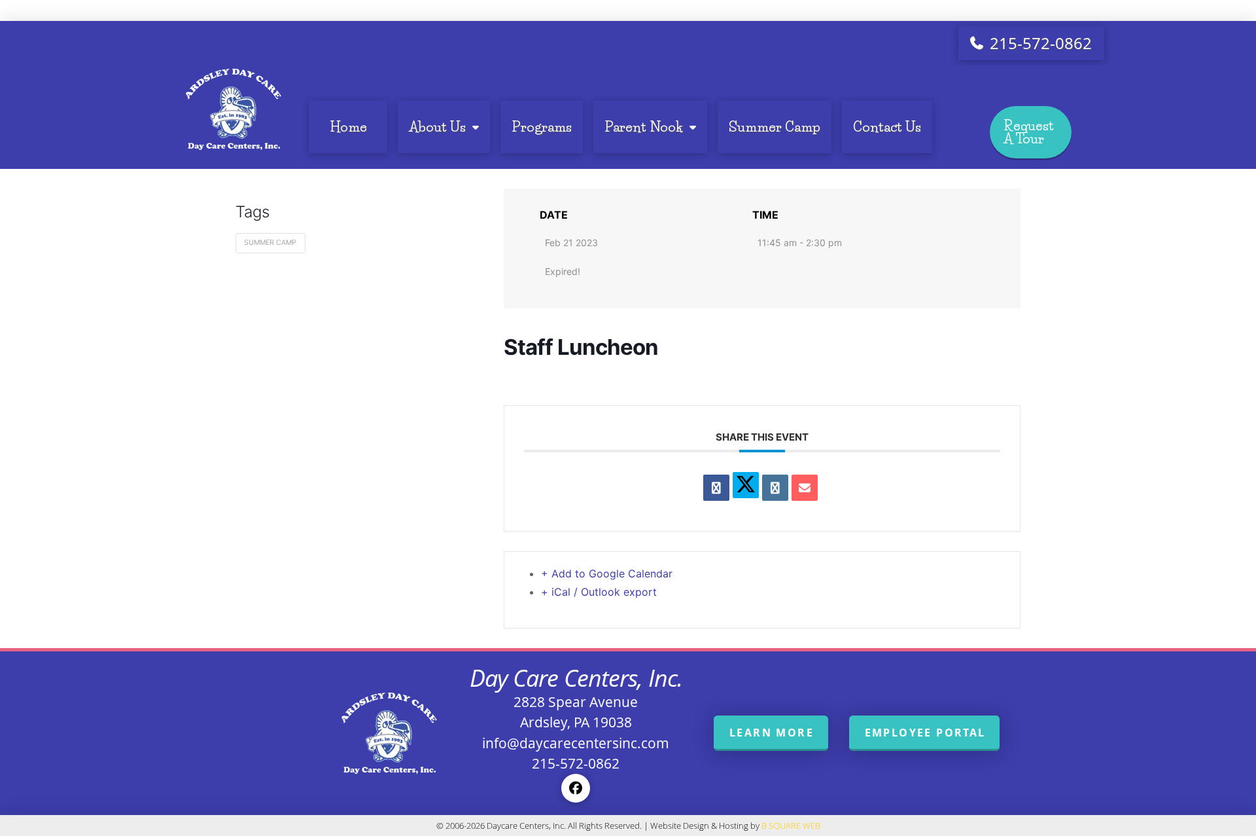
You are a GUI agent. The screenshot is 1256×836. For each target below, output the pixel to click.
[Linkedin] (775, 488)
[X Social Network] (746, 485)
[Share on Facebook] (716, 488)
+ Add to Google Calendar (606, 573)
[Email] (805, 488)
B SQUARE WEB (790, 825)
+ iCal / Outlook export (599, 591)
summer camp (270, 242)
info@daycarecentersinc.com (575, 743)
